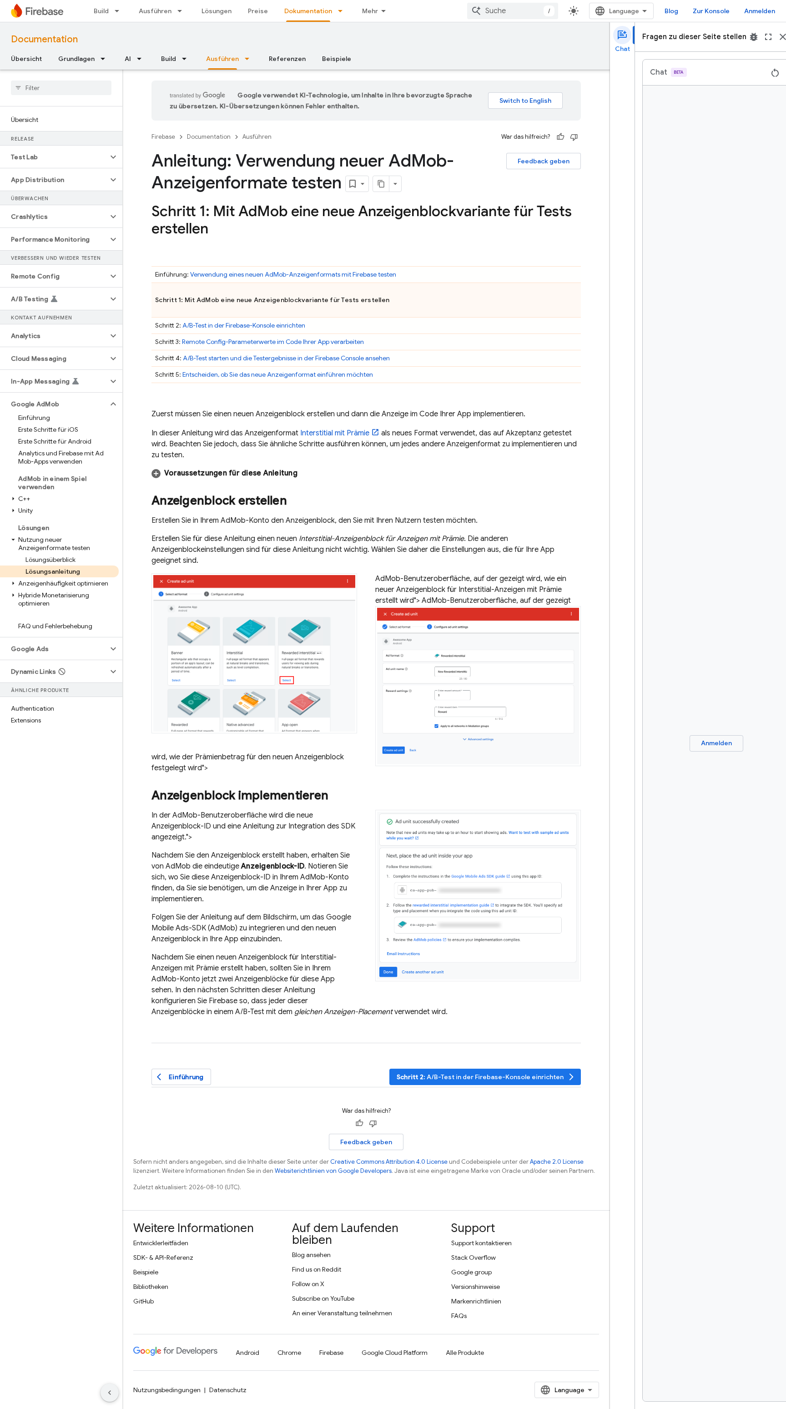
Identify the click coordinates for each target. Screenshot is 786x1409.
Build (101, 11)
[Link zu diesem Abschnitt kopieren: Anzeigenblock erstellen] (296, 501)
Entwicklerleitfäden (160, 1243)
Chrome (289, 1352)
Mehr (370, 11)
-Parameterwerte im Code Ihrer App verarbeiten (273, 342)
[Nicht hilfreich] (574, 137)
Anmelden (759, 11)
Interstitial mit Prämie (334, 433)
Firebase (163, 137)
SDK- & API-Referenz (163, 1257)
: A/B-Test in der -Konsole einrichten (486, 1077)
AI (128, 59)
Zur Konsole (711, 11)
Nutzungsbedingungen (167, 1390)
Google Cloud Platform (395, 1352)
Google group (471, 1272)
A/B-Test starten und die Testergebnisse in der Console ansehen (286, 358)
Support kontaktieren (481, 1243)
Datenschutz (228, 1390)
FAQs (459, 1316)
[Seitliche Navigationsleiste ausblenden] (110, 1393)
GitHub (143, 1301)
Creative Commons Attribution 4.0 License (389, 1162)
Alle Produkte (465, 1352)
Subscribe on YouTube (323, 1298)
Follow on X (308, 1284)
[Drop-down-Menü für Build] (120, 11)
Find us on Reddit (316, 1269)
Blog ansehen (311, 1255)
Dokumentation (308, 11)
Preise (258, 11)
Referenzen (287, 59)
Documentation (44, 39)
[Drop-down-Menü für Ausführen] (182, 11)
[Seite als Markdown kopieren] (381, 184)
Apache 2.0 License (557, 1162)
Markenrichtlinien (476, 1301)
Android (247, 1352)
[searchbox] (61, 88)
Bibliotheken (150, 1287)
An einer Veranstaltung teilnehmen (342, 1313)
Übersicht (26, 59)
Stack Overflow (473, 1257)
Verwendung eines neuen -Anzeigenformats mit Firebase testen (293, 274)
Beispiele (336, 59)
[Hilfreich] (560, 137)
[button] (54, 157)
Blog (671, 11)
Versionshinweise (475, 1287)
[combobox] (512, 11)
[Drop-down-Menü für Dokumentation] (343, 11)
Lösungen (217, 11)
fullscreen (768, 36)
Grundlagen (76, 59)
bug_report (753, 36)
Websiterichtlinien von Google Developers (333, 1171)
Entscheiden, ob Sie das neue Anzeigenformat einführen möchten (277, 374)
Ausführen (155, 11)
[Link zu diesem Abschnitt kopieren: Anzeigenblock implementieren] (337, 796)
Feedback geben (543, 161)
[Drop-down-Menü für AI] (142, 59)
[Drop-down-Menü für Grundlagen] (105, 59)
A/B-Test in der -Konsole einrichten (243, 325)
